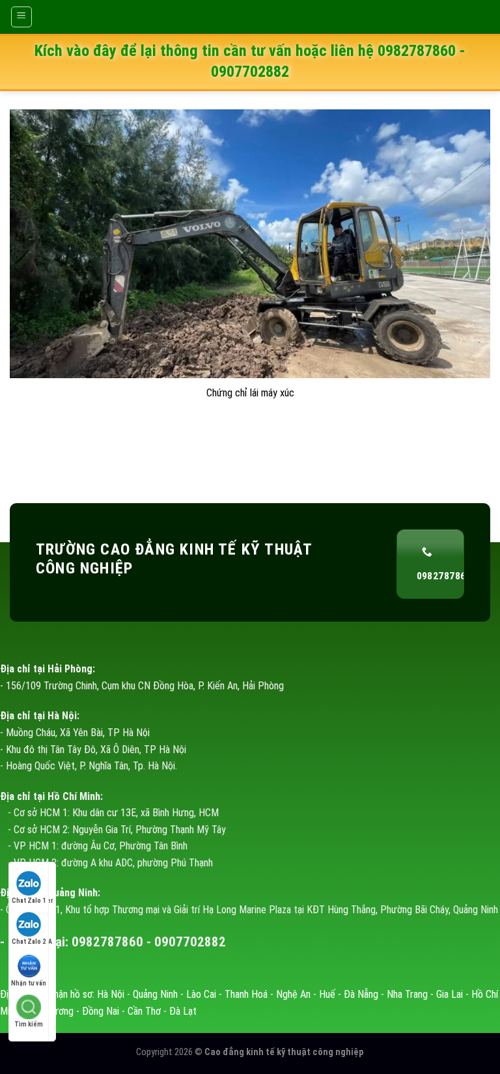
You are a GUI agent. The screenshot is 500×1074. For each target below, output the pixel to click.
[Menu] (22, 17)
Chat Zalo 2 (29, 941)
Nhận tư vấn (28, 983)
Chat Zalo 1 (29, 900)
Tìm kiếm (28, 1024)
